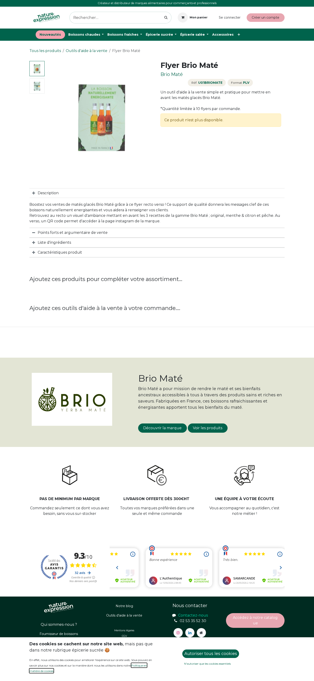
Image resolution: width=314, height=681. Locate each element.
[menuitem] (50, 34)
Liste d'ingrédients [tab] (54, 242)
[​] (178, 632)
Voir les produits (207, 428)
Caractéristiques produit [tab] (60, 252)
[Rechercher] (166, 17)
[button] (51, 116)
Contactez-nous (266, 34)
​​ (255, 620)
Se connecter (229, 17)
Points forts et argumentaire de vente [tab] (73, 232)
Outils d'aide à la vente (86, 51)
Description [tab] (48, 193)
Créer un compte (265, 17)
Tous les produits (45, 51)
